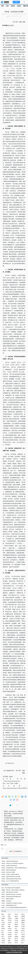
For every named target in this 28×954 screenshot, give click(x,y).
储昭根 (16, 936)
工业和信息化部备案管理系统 (14, 952)
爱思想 (5, 2)
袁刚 (9, 938)
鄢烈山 (16, 916)
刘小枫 (9, 932)
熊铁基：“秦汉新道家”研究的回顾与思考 (11, 896)
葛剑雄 (9, 936)
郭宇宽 (9, 920)
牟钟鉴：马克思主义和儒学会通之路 (10, 874)
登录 (13, 851)
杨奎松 (16, 924)
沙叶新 (23, 934)
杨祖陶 (23, 920)
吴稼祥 (23, 936)
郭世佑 (9, 928)
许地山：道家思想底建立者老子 (9, 905)
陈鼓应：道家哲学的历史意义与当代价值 (11, 894)
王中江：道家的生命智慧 (8, 898)
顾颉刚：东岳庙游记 (6, 901)
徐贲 (3, 920)
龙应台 (23, 914)
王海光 (23, 924)
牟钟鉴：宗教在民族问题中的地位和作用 (11, 878)
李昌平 (3, 924)
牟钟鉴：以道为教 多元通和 (8, 872)
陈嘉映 (3, 918)
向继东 (9, 922)
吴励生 (23, 938)
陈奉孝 (3, 928)
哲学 (12, 783)
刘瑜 (3, 936)
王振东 (23, 928)
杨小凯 (16, 938)
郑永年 (16, 914)
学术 (8, 783)
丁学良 (3, 916)
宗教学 (16, 783)
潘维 (9, 940)
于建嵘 (16, 918)
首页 (2, 6)
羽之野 (3, 942)
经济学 (13, 6)
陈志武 (23, 918)
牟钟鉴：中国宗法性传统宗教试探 (10, 861)
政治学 (19, 6)
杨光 (22, 942)
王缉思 (23, 926)
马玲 (16, 928)
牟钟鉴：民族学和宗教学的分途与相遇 (11, 876)
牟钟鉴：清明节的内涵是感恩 (9, 870)
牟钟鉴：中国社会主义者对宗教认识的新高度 (12, 863)
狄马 (3, 930)
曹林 (9, 916)
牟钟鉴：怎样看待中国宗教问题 (9, 865)
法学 (7, 6)
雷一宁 (23, 932)
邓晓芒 (16, 926)
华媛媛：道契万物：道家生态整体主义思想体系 (13, 890)
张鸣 (9, 924)
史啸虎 (16, 930)
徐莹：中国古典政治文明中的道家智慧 (11, 887)
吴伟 (16, 934)
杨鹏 (9, 926)
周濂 (3, 926)
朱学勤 (3, 940)
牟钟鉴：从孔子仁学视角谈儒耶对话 (10, 881)
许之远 (3, 938)
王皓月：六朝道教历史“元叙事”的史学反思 (12, 903)
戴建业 (23, 922)
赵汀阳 (16, 922)
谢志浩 (9, 942)
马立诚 (16, 920)
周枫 (3, 934)
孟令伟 (16, 932)
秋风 (3, 932)
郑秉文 (16, 940)
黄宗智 (9, 918)
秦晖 (3, 914)
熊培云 (23, 930)
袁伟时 (9, 930)
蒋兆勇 (9, 934)
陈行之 (9, 914)
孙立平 (16, 942)
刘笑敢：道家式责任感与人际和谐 (10, 892)
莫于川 (23, 940)
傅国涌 (23, 916)
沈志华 (3, 922)
